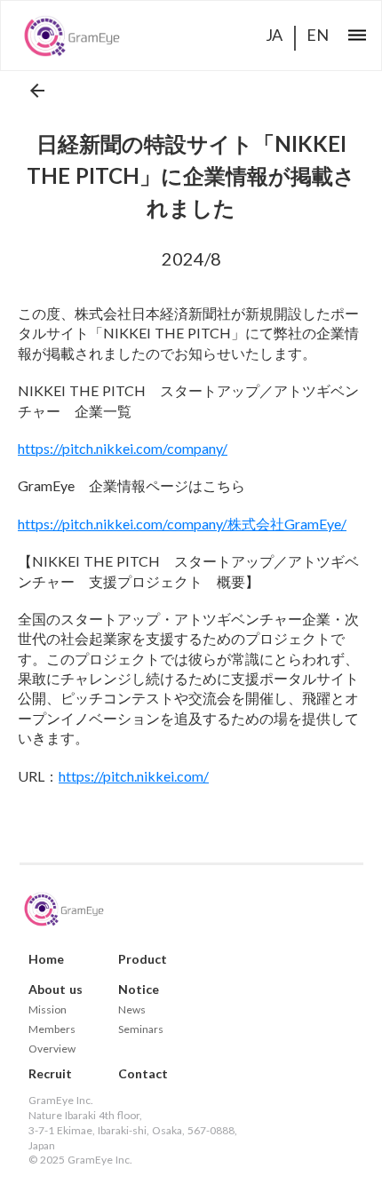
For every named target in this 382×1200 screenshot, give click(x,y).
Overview (52, 1049)
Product (142, 959)
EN (317, 34)
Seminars (140, 1029)
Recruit (50, 1074)
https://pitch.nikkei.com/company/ (122, 448)
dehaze (357, 35)
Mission (47, 1010)
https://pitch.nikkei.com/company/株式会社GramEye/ (182, 523)
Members (52, 1029)
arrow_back (37, 90)
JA (274, 34)
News (132, 1010)
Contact (143, 1074)
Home (46, 959)
